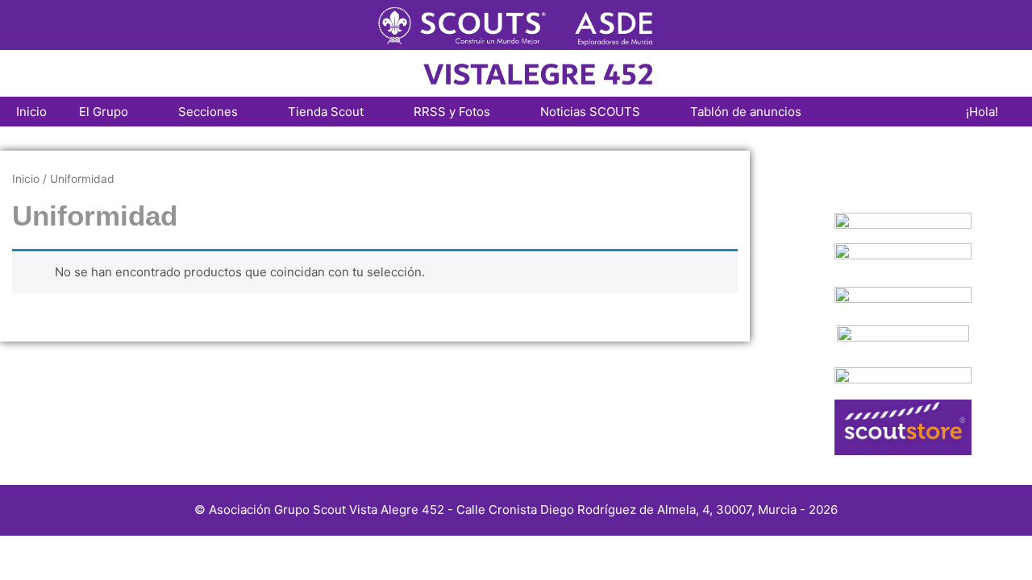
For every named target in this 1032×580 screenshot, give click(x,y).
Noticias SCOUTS (590, 111)
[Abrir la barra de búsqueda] (926, 111)
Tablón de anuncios (745, 111)
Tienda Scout (326, 111)
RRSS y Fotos (452, 111)
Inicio (31, 111)
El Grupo (103, 111)
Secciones (208, 111)
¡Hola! (982, 111)
